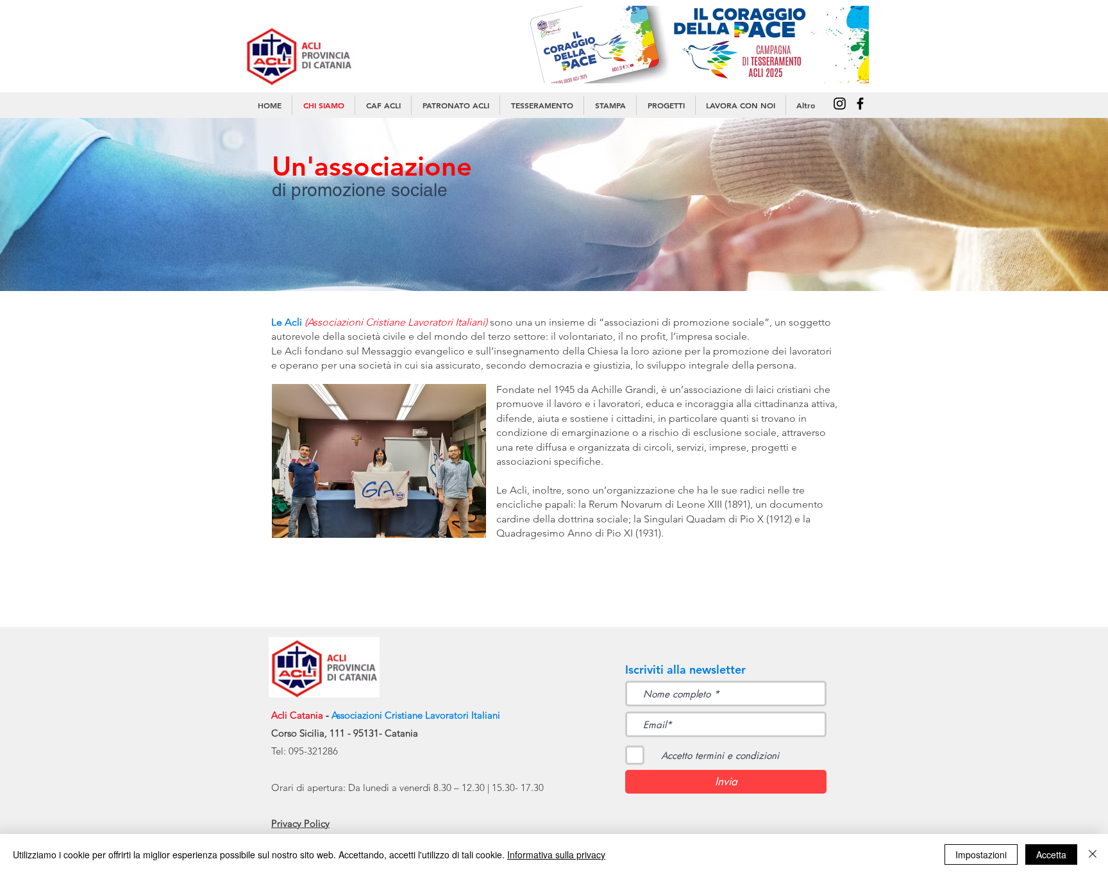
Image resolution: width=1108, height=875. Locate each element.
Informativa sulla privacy (556, 854)
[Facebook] (860, 104)
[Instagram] (840, 104)
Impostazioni (981, 854)
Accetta (1051, 854)
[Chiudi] (1092, 854)
